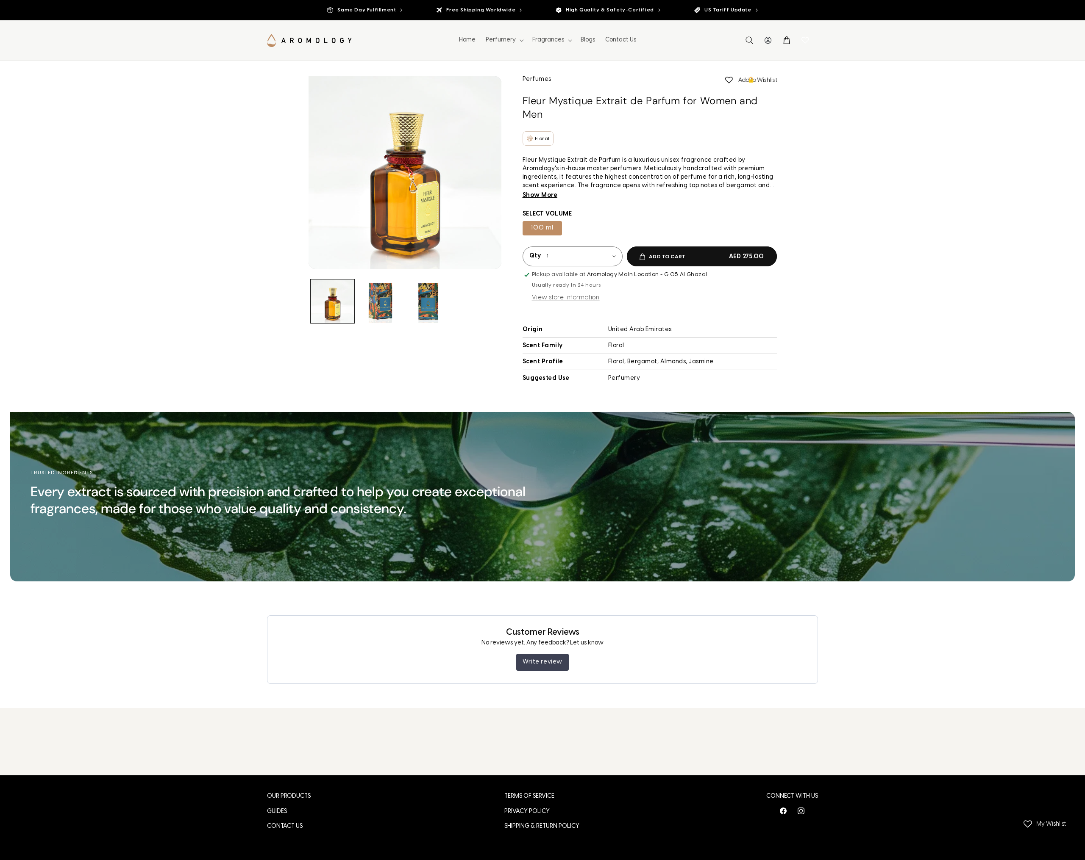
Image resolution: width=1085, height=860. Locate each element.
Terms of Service (529, 796)
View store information (566, 298)
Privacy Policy (527, 811)
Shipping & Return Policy (541, 826)
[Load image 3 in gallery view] (428, 301)
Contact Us (285, 826)
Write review (542, 662)
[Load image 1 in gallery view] (332, 301)
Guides (277, 811)
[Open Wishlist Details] (805, 40)
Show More (540, 195)
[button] (504, 40)
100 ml (542, 228)
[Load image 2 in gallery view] (380, 301)
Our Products (289, 796)
